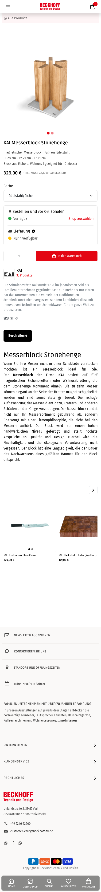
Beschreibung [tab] (17, 336)
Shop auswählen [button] (81, 218)
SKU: (6, 318)
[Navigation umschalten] (8, 6)
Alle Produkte (17, 18)
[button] (10, 79)
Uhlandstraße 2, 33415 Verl (21, 809)
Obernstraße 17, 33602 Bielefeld (25, 814)
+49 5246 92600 (20, 824)
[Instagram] (6, 843)
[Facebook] (13, 843)
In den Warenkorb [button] (70, 256)
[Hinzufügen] (31, 256)
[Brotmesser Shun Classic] (30, 526)
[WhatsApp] (20, 843)
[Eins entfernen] (7, 256)
